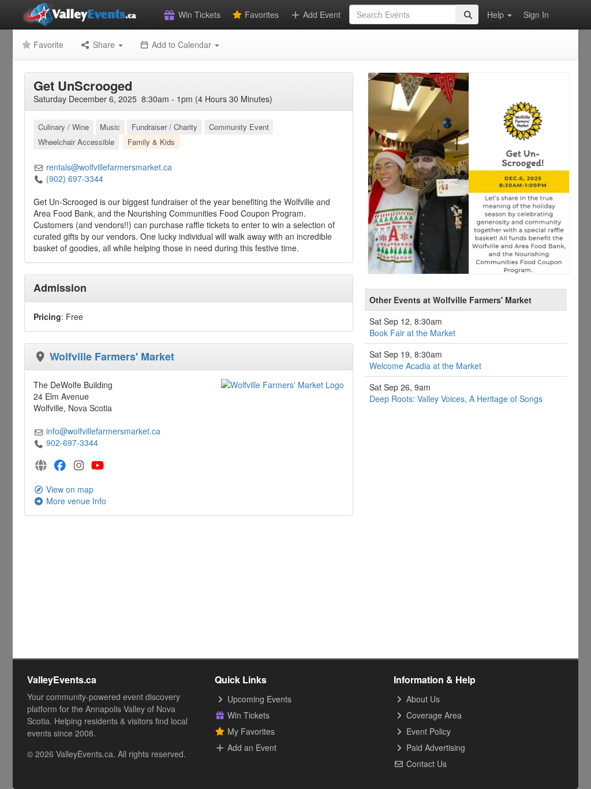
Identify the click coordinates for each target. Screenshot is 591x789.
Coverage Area (433, 715)
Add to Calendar (181, 44)
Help (496, 14)
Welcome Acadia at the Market (425, 365)
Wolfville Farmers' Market (112, 356)
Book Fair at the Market (412, 332)
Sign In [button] (536, 14)
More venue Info (75, 501)
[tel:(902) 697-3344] (38, 178)
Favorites (260, 14)
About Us (422, 699)
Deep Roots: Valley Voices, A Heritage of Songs (456, 398)
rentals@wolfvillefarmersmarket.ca (109, 167)
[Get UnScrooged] (469, 172)
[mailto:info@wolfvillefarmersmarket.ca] (38, 431)
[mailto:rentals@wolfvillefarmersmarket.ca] (38, 167)
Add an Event (250, 747)
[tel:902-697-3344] (38, 442)
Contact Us (425, 763)
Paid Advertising (434, 747)
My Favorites (250, 731)
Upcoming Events (258, 699)
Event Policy (427, 731)
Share (104, 44)
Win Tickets (198, 14)
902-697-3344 (72, 442)
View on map (68, 489)
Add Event (321, 14)
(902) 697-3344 (74, 178)
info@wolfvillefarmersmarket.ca (103, 431)
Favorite (47, 44)
